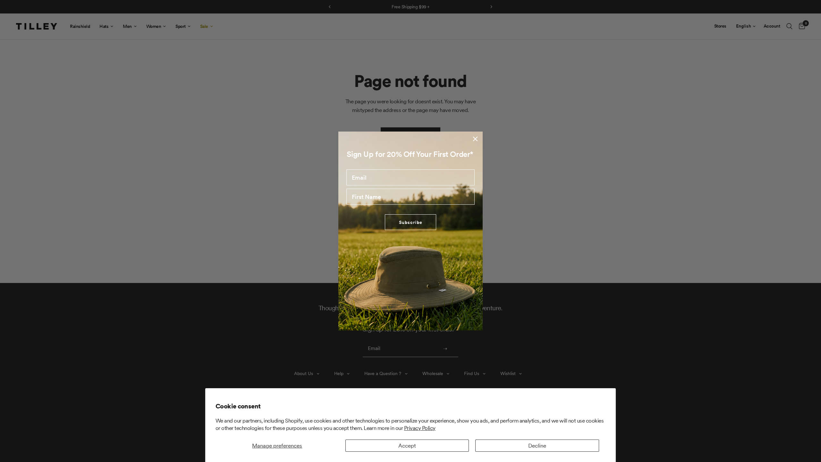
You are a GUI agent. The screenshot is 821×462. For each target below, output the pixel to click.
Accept (407, 445)
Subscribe (410, 222)
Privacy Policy (420, 428)
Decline (537, 445)
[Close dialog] (475, 139)
